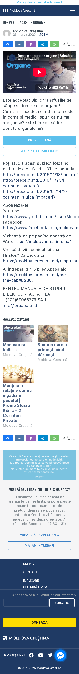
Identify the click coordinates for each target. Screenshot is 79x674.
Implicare (31, 580)
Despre (28, 563)
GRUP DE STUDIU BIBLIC (39, 151)
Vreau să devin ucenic (39, 535)
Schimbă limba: (35, 587)
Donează (39, 622)
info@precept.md (20, 305)
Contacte (31, 572)
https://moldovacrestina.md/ (42, 241)
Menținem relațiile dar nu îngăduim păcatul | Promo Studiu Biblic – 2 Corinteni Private (17, 403)
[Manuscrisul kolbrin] (18, 333)
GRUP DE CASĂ (39, 140)
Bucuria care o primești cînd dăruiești (52, 349)
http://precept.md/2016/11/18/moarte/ (40, 174)
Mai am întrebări (39, 545)
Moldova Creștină (28, 31)
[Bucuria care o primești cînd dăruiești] (53, 333)
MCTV (43, 34)
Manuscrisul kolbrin (15, 347)
